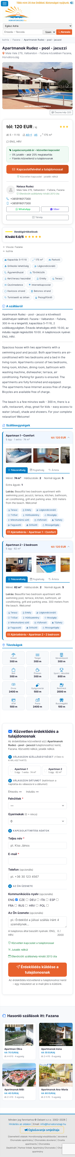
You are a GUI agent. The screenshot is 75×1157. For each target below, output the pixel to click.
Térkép (39, 217)
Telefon (20, 869)
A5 (36, 134)
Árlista (55, 470)
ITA (43, 900)
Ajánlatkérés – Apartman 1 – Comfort (33, 532)
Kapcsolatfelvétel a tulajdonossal (40, 169)
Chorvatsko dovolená (45, 1140)
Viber (56, 209)
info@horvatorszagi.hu (53, 1124)
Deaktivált (11, 1147)
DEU (33, 900)
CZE (22, 900)
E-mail (13, 854)
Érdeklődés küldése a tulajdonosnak (40, 970)
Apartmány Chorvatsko (44, 1147)
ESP (53, 900)
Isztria (5, 39)
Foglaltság (38, 470)
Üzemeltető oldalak (17, 1136)
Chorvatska (44, 1144)
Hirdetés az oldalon (20, 1124)
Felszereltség (18, 470)
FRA (11, 905)
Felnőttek (15, 798)
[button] (37, 235)
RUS (21, 905)
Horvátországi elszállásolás (42, 1136)
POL (43, 905)
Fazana (16, 39)
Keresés (65, 31)
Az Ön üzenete (25, 913)
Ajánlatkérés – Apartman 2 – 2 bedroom (35, 634)
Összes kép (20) (62, 112)
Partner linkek (25, 1147)
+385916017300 (20, 198)
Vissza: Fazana (14, 247)
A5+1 (29, 134)
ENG (11, 900)
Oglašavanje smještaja (43, 1130)
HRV (32, 905)
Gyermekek (22, 814)
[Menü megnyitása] (4, 3)
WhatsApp (24, 209)
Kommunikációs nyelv (30, 894)
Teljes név (16, 838)
